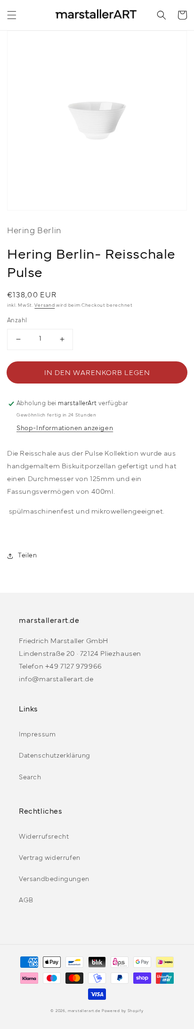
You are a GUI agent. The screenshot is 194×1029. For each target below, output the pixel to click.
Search (30, 778)
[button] (11, 15)
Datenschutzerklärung (54, 756)
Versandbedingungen (54, 879)
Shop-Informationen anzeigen (64, 428)
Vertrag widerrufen (50, 858)
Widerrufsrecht (44, 837)
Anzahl (17, 321)
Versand (44, 305)
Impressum (37, 735)
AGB (26, 901)
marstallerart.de (84, 1011)
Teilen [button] (27, 556)
